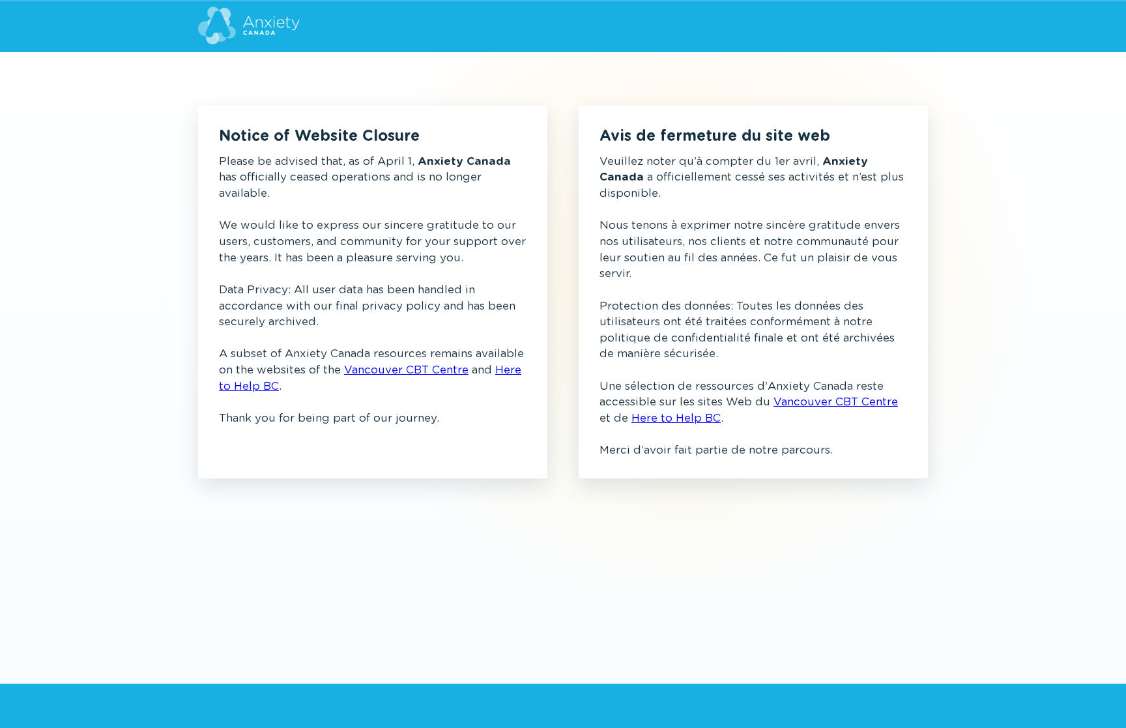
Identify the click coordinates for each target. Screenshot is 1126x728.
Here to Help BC (676, 418)
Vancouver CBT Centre (406, 369)
